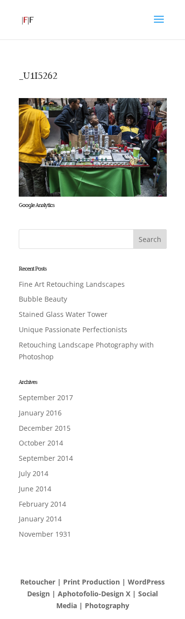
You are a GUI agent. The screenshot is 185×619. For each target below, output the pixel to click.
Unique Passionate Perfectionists (73, 329)
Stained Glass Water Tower (63, 314)
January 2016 (40, 412)
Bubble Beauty (43, 299)
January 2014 (40, 518)
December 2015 (45, 428)
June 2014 (35, 488)
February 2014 (42, 504)
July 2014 (33, 473)
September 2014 (46, 458)
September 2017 (46, 397)
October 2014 (41, 442)
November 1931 (45, 534)
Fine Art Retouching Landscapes (72, 284)
